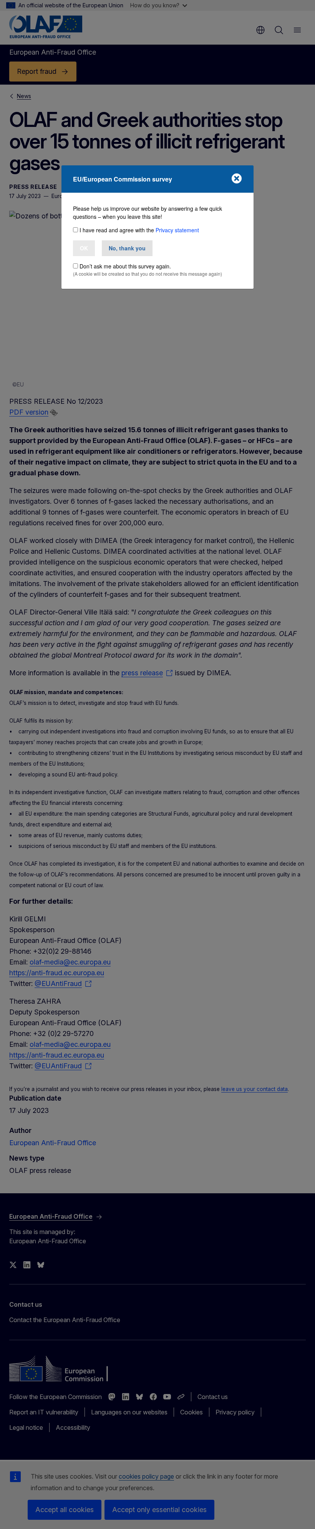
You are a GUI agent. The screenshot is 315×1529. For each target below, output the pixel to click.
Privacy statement (177, 230)
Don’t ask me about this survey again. (125, 266)
